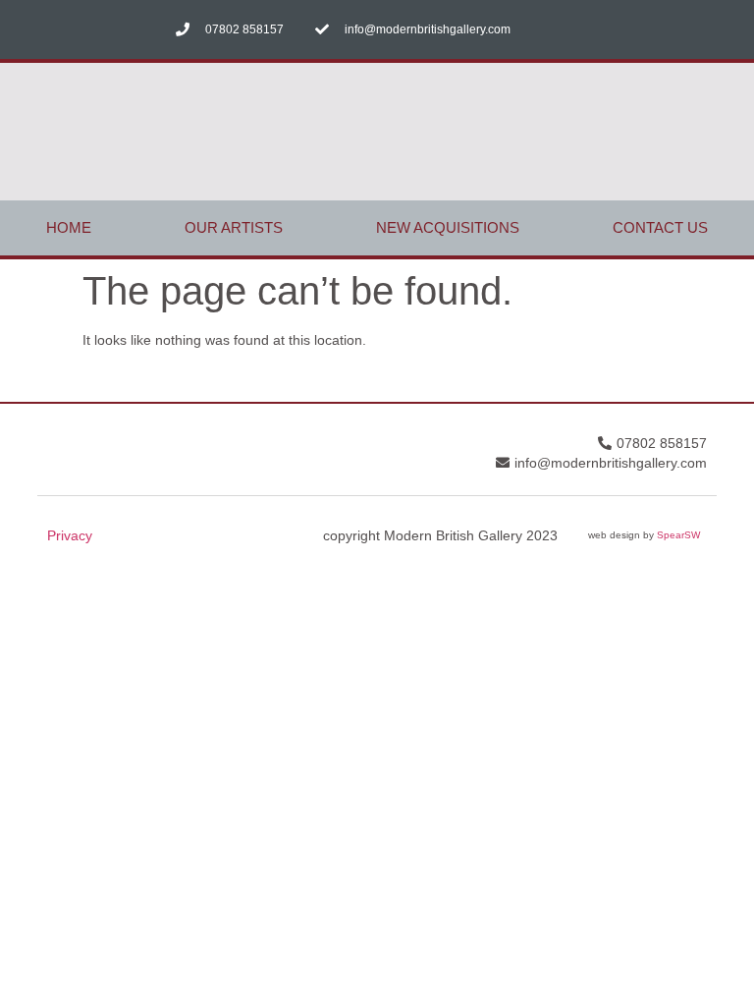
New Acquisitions (447, 227)
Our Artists (234, 227)
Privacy (69, 535)
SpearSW (678, 535)
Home (68, 227)
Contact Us (660, 227)
